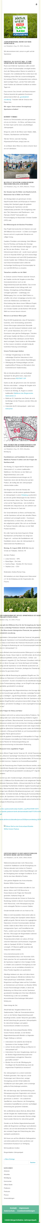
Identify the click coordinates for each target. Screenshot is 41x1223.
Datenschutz (9, 1211)
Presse (32, 186)
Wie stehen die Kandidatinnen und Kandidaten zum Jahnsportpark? (20, 445)
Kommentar (8, 1181)
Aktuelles (27, 46)
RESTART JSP (21, 378)
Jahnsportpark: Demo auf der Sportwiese (17, 42)
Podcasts (7, 1191)
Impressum (24, 1208)
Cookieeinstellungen (26, 1211)
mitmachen (9, 408)
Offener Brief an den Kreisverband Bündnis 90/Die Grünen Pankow (20, 854)
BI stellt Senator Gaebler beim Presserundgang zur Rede (18, 183)
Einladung (24, 495)
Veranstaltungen (9, 1198)
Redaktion (10, 46)
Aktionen (26, 186)
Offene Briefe (27, 857)
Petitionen (7, 1188)
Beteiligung (7, 451)
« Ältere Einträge (9, 1159)
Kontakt (13, 1208)
